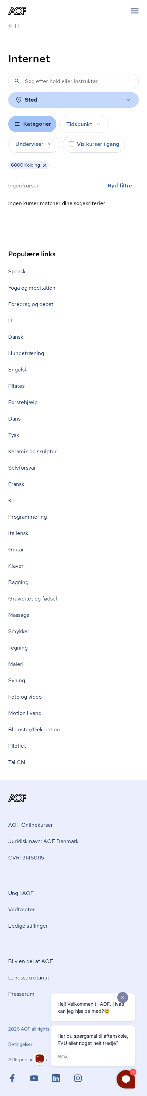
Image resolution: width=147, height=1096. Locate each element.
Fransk (16, 484)
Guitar (16, 549)
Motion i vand (24, 713)
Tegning (18, 647)
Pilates (16, 386)
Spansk (17, 271)
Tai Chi (16, 762)
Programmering (27, 516)
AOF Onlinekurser (30, 824)
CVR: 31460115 (26, 857)
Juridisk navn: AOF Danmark (43, 841)
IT (10, 320)
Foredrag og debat (30, 304)
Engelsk (17, 369)
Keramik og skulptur (32, 451)
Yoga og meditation (31, 287)
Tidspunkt (79, 124)
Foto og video (25, 696)
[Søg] (17, 81)
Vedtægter (21, 909)
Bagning (18, 582)
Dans (14, 418)
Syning (16, 680)
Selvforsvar (22, 467)
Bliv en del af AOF (30, 961)
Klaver (16, 565)
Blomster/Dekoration (34, 729)
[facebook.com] (19, 1078)
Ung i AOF (21, 893)
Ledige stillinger (28, 925)
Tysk (13, 435)
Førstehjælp (23, 402)
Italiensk (18, 533)
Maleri (16, 664)
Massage (18, 615)
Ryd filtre (120, 185)
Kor (12, 500)
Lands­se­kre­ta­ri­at (28, 977)
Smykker (18, 631)
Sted (31, 99)
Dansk (15, 336)
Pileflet (17, 745)
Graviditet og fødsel (32, 598)
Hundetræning (26, 353)
